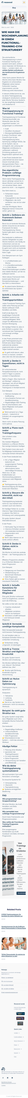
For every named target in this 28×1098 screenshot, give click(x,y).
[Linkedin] (7, 1077)
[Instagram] (3, 1077)
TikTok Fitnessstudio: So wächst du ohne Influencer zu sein (13, 955)
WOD (12, 27)
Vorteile (16, 1033)
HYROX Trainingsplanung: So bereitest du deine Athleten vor (12, 915)
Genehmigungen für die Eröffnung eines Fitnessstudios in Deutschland (13, 927)
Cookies (3, 1085)
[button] (24, 2)
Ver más (3, 919)
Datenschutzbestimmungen (8, 1083)
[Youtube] (12, 1077)
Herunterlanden (22, 893)
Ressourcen (17, 1049)
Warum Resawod (18, 1041)
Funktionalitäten (18, 1037)
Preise (15, 1045)
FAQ (15, 1056)
